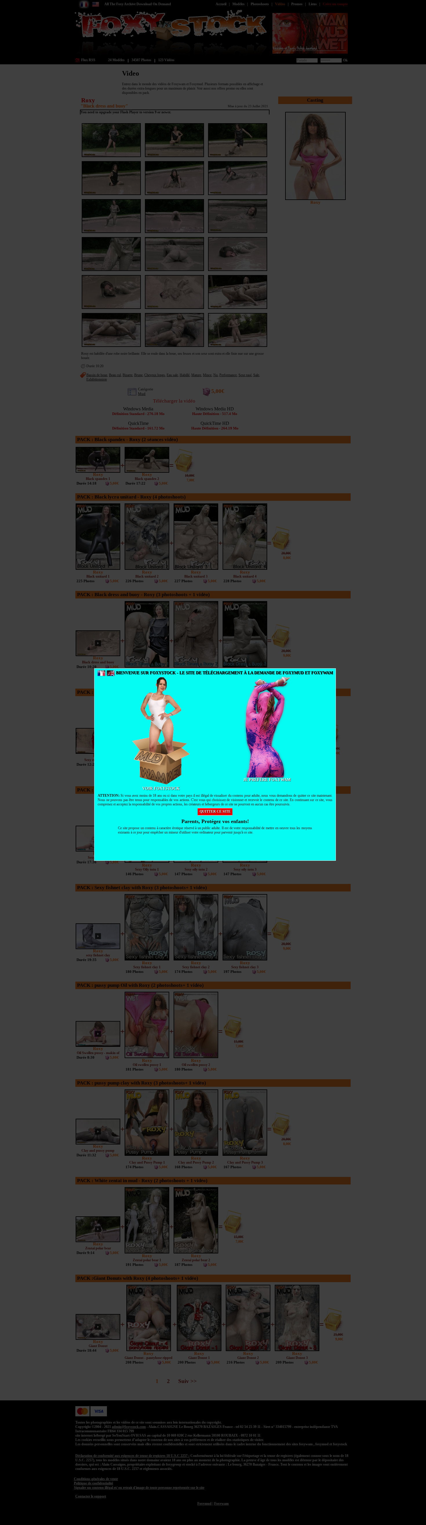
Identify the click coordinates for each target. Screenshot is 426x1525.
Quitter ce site (215, 811)
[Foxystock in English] (111, 673)
